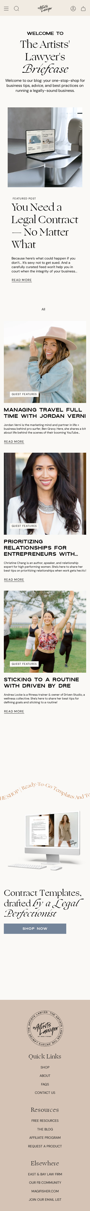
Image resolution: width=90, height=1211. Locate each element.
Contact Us (45, 1092)
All (43, 309)
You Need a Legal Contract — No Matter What (45, 226)
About (45, 1075)
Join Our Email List (45, 1199)
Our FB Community (45, 1182)
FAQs (45, 1084)
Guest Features (24, 394)
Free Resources (45, 1120)
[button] (16, 9)
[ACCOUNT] (73, 9)
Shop (45, 1067)
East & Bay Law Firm (45, 1174)
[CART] (83, 9)
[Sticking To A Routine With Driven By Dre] (45, 632)
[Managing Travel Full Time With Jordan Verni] (45, 362)
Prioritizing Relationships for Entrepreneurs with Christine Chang (39, 548)
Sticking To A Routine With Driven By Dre (41, 683)
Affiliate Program (45, 1137)
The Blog (45, 1129)
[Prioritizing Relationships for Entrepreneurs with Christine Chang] (45, 494)
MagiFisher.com (45, 1191)
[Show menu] (6, 9)
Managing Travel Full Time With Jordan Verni (45, 413)
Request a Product (45, 1146)
